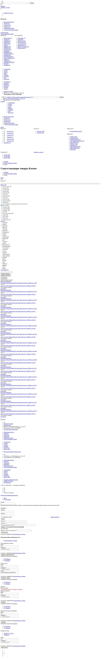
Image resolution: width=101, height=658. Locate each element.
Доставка (6, 76)
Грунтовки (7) (21, 38)
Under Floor (6, 219)
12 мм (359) (7, 156)
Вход (5, 498)
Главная (6, 161)
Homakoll (5, 200)
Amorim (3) (7, 39)
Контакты (6, 79)
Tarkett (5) (6, 59)
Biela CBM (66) (74, 142)
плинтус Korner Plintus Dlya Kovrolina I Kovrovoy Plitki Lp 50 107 (18, 345)
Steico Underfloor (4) (9, 58)
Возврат (6, 74)
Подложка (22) (22, 42)
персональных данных (19, 534)
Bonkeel (5, 192)
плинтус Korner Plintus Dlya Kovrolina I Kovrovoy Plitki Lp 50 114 (18, 388)
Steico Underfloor (7, 213)
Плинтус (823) (21, 41)
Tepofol (4, 216)
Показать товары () (5, 275)
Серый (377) (10, 135)
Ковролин (7, 26)
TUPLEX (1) (7, 61)
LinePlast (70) (7, 55)
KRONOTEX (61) (8, 53)
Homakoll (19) (7, 49)
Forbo (4, 197)
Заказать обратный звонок (23, 97)
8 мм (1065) (7, 157)
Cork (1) (6, 45)
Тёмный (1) (10, 137)
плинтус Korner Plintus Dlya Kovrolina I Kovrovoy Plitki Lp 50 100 (18, 286)
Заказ (5, 73)
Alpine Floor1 (5, 186)
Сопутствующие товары (11, 30)
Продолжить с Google (11, 540)
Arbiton (4, 191)
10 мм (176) (7, 155)
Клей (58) (20, 39)
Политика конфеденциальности (12, 451)
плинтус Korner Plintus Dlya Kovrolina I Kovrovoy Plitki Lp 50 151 (18, 405)
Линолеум (8, 25)
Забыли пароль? (55, 517)
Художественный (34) (76, 131)
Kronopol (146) (74, 138)
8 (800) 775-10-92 (5, 7)
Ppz (3, 211)
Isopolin (5, 202)
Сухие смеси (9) (22, 43)
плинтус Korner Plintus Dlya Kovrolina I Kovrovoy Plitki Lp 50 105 (18, 328)
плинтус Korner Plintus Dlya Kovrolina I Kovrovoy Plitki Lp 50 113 (18, 379)
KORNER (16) (8, 52)
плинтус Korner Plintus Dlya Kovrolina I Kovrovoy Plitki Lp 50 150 (18, 396)
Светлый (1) (10, 133)
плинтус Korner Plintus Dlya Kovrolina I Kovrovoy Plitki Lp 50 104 (18, 320)
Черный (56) (10, 141)
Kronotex (5, 207)
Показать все (7, 142)
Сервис (6, 72)
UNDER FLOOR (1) (9, 62)
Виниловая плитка (9, 22)
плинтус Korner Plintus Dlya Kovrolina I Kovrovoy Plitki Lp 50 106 (18, 337)
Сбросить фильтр (5, 274)
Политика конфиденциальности (9, 495)
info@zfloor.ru (7, 425)
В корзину (3, 288)
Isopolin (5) (7, 51)
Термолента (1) (22, 45)
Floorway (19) (73, 145)
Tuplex (4, 218)
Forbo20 (5, 199)
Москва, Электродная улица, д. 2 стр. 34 (14, 98)
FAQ (5, 77)
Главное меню (4, 32)
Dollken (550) (7, 46)
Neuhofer (5, 210)
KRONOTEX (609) (75, 146)
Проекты (6, 86)
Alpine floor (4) (8, 38)
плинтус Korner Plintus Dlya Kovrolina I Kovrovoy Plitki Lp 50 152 (18, 414)
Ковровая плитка (9, 28)
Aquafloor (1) (7, 41)
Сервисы (6, 83)
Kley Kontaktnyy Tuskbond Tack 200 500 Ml (14, 204)
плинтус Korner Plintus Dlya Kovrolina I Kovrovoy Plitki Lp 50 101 (18, 294)
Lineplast (5, 208)
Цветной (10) (10, 139)
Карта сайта (7, 449)
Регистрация (7, 499)
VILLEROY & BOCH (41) (77, 141)
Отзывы (6, 87)
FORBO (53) (7, 48)
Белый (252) (10, 131)
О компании (7, 69)
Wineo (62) (73, 149)
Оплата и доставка (9, 492)
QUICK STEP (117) (75, 139)
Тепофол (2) (7, 65)
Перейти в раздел (38, 152)
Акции (5, 70)
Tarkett (4, 215)
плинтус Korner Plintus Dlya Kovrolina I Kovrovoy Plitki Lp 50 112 (18, 371)
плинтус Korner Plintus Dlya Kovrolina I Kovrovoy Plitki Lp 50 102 (18, 303)
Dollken (5, 196)
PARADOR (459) (74, 148)
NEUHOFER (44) (8, 56)
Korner (4, 205)
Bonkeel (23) (7, 43)
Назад (2, 127)
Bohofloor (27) (74, 143)
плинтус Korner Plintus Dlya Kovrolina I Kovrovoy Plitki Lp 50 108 (18, 354)
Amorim (4, 188)
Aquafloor (5, 189)
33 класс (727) (41, 131)
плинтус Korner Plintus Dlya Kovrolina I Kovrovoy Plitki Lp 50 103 (18, 311)
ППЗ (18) (6, 63)
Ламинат (7, 23)
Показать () (6, 272)
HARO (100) (73, 136)
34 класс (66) (40, 132)
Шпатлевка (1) (22, 48)
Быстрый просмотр (6, 281)
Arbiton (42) (7, 42)
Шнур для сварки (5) (23, 46)
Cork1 (4, 194)
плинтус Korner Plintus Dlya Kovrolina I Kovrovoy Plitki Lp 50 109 (18, 362)
